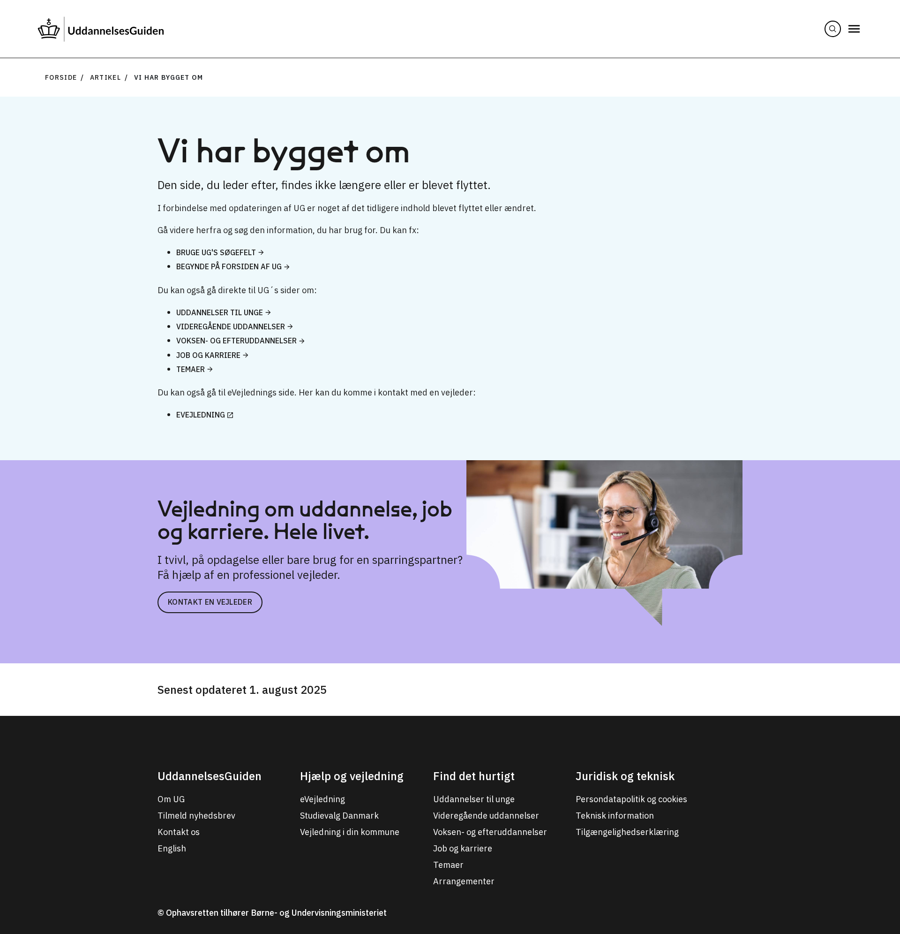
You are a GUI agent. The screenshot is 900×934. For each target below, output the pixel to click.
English (172, 848)
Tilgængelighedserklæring (627, 832)
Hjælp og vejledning (352, 775)
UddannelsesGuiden (210, 775)
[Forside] (101, 29)
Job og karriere (208, 355)
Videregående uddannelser (230, 326)
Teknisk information (615, 815)
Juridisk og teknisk (625, 775)
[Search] (833, 29)
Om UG (171, 799)
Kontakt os (179, 832)
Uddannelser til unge (219, 312)
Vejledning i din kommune (349, 832)
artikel (105, 77)
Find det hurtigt (474, 775)
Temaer (190, 369)
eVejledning (200, 414)
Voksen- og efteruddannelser (236, 340)
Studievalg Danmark (339, 815)
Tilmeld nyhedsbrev (196, 815)
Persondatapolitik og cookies (631, 799)
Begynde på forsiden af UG (229, 266)
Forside (61, 77)
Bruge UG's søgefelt (216, 252)
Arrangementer (464, 881)
